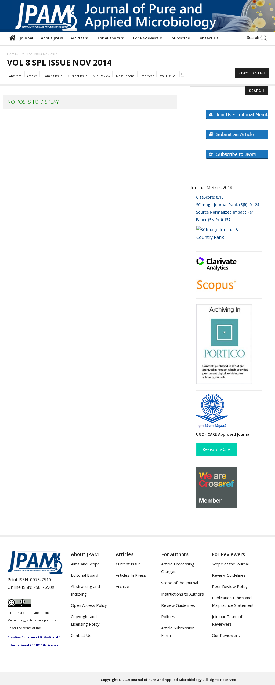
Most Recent (125, 76)
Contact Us (207, 38)
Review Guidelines (178, 605)
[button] (265, 37)
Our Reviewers (226, 635)
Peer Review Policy (230, 586)
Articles (77, 38)
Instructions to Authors (182, 594)
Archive (32, 76)
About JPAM (52, 38)
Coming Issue (52, 76)
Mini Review (101, 76)
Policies (168, 616)
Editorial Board (84, 575)
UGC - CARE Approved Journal (223, 434)
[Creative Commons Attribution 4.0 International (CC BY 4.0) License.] (19, 605)
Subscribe (181, 38)
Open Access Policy (89, 605)
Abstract (15, 76)
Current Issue (77, 76)
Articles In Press (131, 575)
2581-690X (43, 587)
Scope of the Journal (179, 582)
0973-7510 (40, 580)
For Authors (109, 38)
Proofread (147, 76)
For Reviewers (146, 38)
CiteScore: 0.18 (209, 197)
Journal (25, 38)
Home (11, 54)
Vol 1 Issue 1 (169, 76)
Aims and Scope (85, 564)
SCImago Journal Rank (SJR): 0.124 (227, 204)
